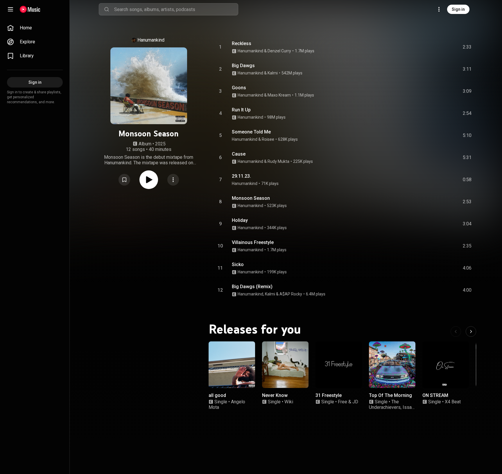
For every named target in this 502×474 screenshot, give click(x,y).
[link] (34, 28)
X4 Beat (453, 401)
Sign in (458, 9)
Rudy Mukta (278, 161)
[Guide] (10, 9)
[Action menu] (173, 180)
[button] (124, 180)
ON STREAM (435, 395)
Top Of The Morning (390, 395)
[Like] (423, 47)
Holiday (240, 220)
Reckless (241, 43)
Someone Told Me (251, 132)
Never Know (275, 395)
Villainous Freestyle (253, 242)
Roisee (268, 139)
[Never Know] (285, 364)
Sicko (238, 264)
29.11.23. (241, 176)
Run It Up (241, 110)
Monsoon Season (251, 198)
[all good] (232, 364)
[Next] (471, 331)
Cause (238, 154)
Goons (239, 87)
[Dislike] (434, 47)
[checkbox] (467, 47)
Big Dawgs (243, 65)
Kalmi (273, 73)
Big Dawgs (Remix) (252, 286)
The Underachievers (385, 404)
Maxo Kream (279, 95)
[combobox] (176, 9)
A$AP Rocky (290, 294)
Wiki (288, 401)
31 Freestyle (328, 395)
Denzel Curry (279, 51)
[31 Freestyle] (338, 364)
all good (217, 395)
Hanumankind (150, 40)
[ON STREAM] (445, 364)
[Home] (30, 9)
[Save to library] (124, 179)
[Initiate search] (106, 9)
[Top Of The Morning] (392, 364)
